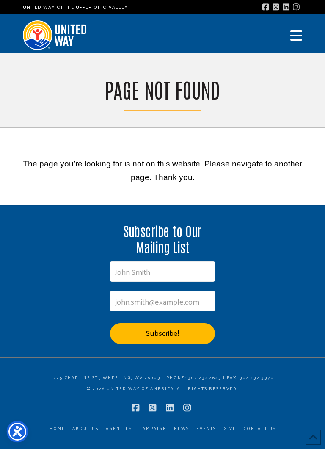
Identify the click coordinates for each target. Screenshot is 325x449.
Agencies (119, 428)
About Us (85, 428)
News (181, 428)
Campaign (153, 428)
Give (229, 428)
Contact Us (259, 428)
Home (57, 428)
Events (206, 428)
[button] (296, 35)
